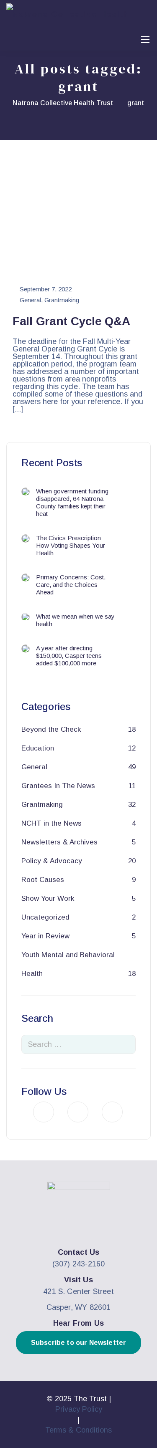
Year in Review (45, 936)
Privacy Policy (78, 1409)
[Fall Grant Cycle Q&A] (78, 220)
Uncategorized (45, 917)
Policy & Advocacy (51, 861)
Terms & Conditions (78, 1430)
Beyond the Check (51, 729)
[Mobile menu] (145, 39)
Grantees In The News (58, 786)
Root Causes (42, 880)
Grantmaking (61, 300)
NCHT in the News (51, 823)
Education (37, 748)
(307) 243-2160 (78, 1264)
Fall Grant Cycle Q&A (71, 321)
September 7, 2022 (46, 289)
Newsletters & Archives (59, 842)
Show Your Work (47, 898)
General (30, 300)
